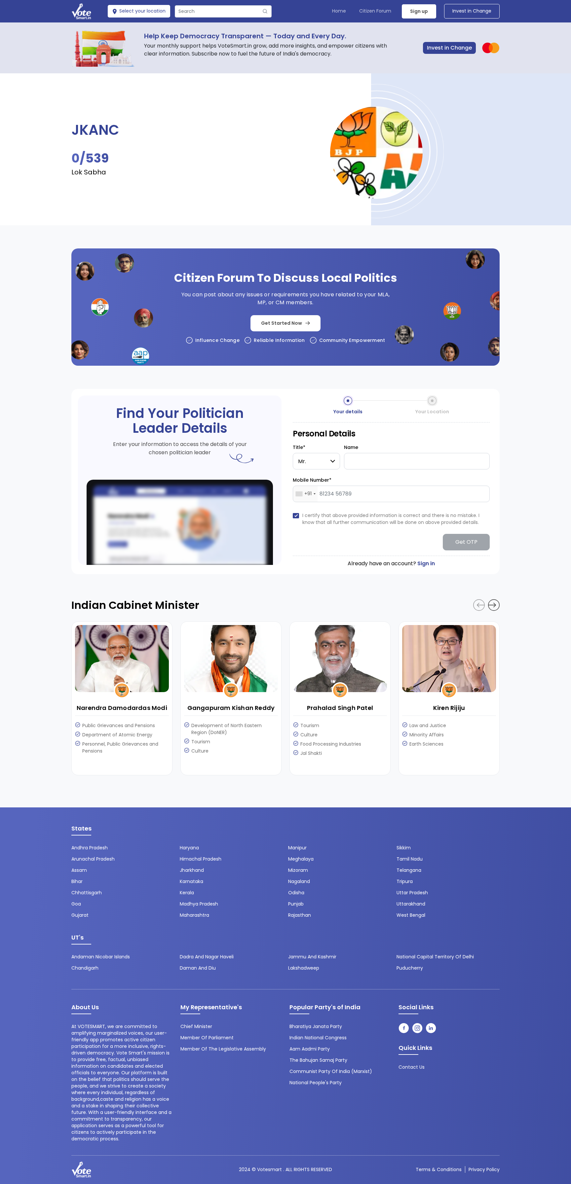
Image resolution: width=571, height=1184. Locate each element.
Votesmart (269, 1169)
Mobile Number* (312, 480)
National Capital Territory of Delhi (435, 956)
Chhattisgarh (86, 892)
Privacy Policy (484, 1169)
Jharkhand (192, 870)
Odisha (296, 892)
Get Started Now (281, 323)
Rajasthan (299, 915)
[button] (494, 605)
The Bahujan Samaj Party (318, 1060)
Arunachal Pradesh (93, 859)
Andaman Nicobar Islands (100, 956)
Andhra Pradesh (89, 847)
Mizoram (298, 870)
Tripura (405, 881)
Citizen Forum (375, 11)
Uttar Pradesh (412, 892)
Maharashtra (194, 915)
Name (351, 447)
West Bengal (411, 915)
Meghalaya (301, 859)
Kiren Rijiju (449, 708)
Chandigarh (84, 968)
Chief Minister (196, 1026)
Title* (299, 447)
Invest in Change (471, 11)
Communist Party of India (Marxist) (330, 1071)
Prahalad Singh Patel (340, 708)
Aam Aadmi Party (309, 1049)
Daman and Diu (198, 968)
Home (339, 11)
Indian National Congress (318, 1037)
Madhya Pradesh (199, 904)
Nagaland (299, 881)
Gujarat (80, 915)
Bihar (77, 881)
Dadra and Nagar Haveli (207, 956)
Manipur (297, 847)
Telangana (409, 870)
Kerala (187, 892)
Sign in (426, 563)
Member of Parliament (207, 1037)
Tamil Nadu (410, 859)
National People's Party (315, 1082)
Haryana (189, 847)
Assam (79, 870)
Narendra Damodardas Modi (122, 708)
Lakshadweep (303, 968)
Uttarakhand (411, 904)
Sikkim (404, 847)
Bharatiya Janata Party (315, 1026)
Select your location (142, 11)
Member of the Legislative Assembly (223, 1049)
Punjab (296, 904)
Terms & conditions (439, 1169)
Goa (76, 904)
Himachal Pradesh (200, 859)
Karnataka (191, 881)
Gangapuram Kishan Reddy (231, 708)
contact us (412, 1067)
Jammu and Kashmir (312, 956)
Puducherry (410, 968)
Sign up (419, 11)
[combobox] (305, 494)
